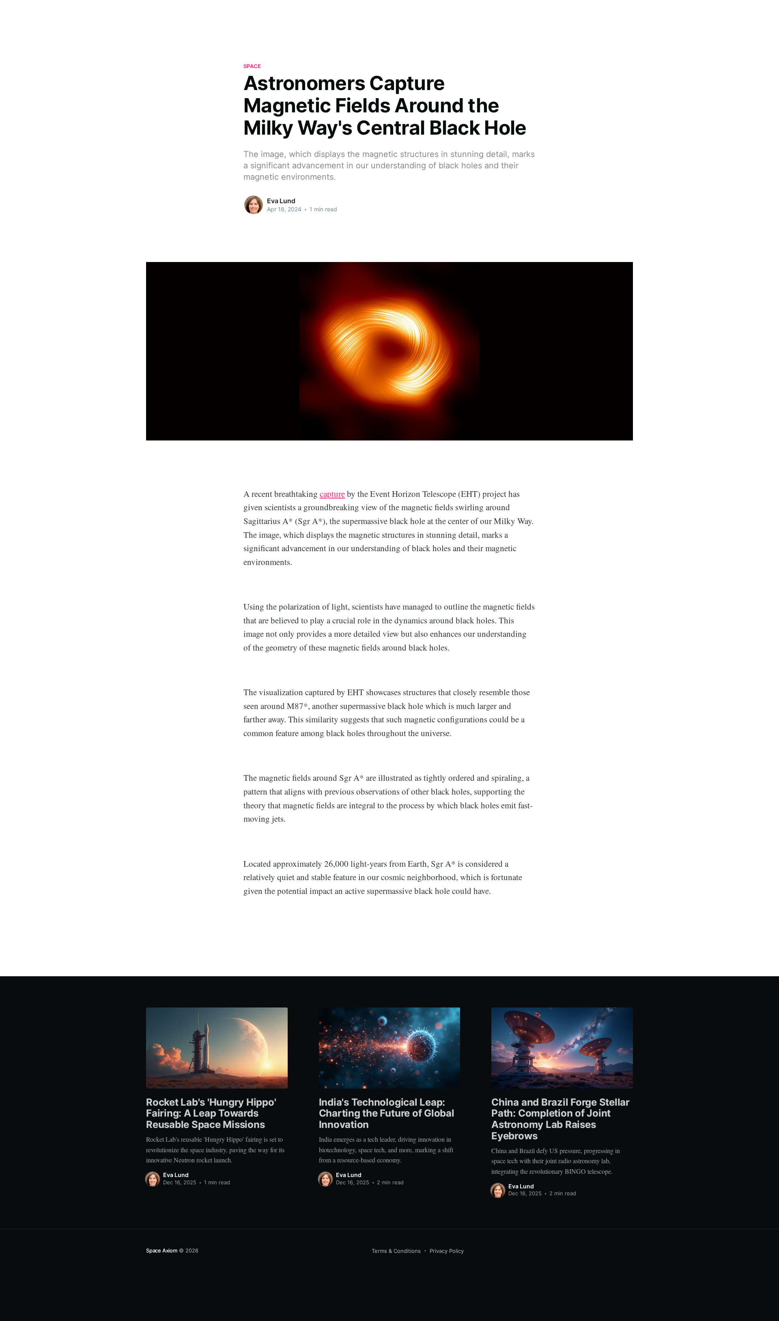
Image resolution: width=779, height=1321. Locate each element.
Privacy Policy (447, 1251)
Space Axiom (161, 1250)
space (252, 66)
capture (332, 493)
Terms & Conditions (396, 1251)
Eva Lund (281, 201)
